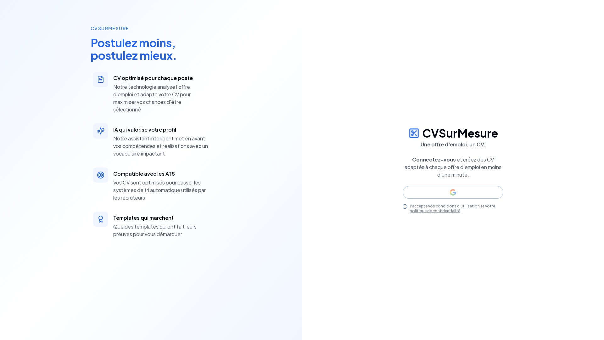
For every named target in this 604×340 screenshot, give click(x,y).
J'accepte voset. (452, 208)
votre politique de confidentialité (452, 208)
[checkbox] (405, 206)
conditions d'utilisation (458, 206)
